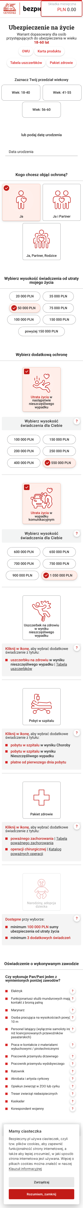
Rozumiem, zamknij (41, 1194)
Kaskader (42, 1101)
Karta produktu (49, 51)
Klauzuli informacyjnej (25, 1169)
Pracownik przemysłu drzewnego (42, 1056)
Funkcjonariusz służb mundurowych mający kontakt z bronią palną (42, 1001)
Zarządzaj (41, 1182)
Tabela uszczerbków (26, 63)
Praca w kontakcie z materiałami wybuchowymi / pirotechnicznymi (42, 1047)
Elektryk (42, 991)
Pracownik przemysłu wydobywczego (42, 1064)
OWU (26, 51)
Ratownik (42, 1071)
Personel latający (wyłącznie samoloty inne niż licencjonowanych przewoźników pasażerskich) (42, 1033)
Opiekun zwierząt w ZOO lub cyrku (42, 1086)
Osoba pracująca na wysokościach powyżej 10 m (42, 1020)
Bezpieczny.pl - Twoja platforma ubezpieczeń (33, 8)
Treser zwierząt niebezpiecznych (42, 1094)
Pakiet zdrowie (61, 63)
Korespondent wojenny (42, 1109)
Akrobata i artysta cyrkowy (42, 1079)
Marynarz (42, 1010)
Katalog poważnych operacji (36, 851)
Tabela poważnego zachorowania (39, 840)
